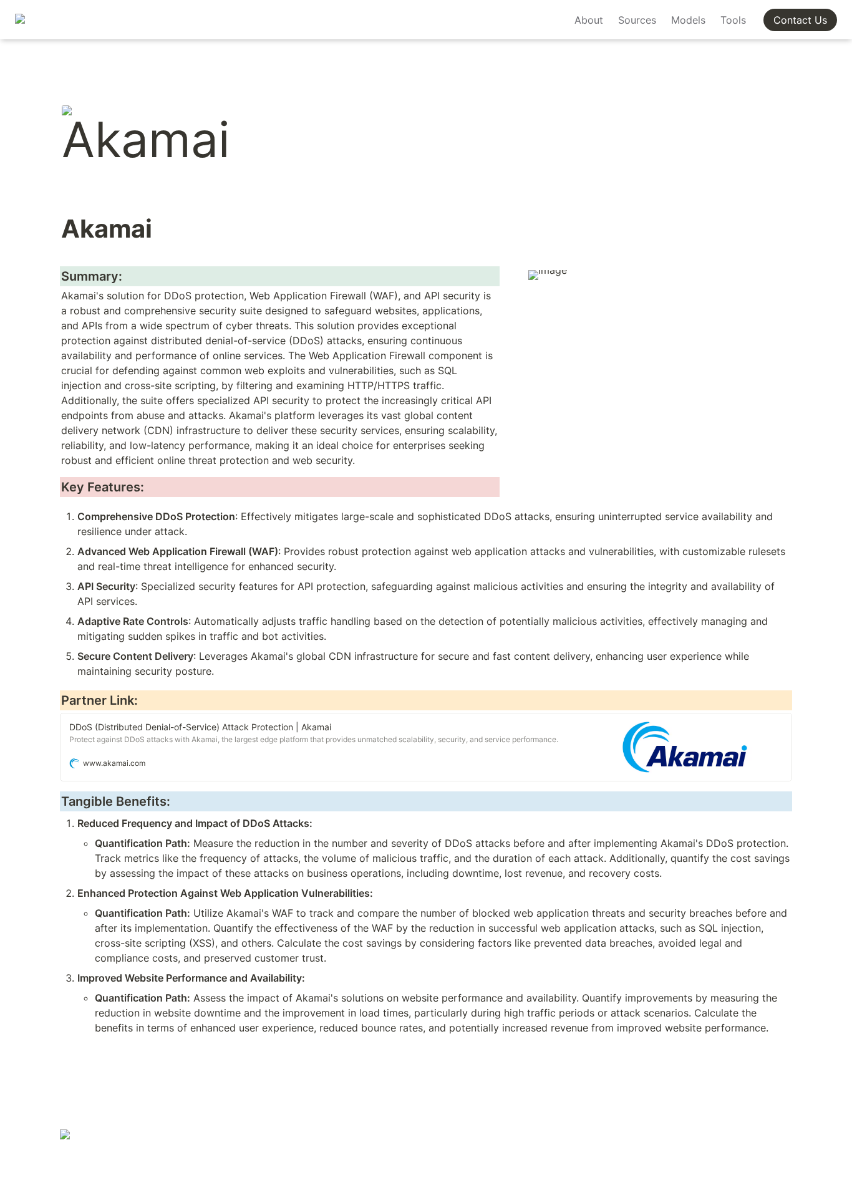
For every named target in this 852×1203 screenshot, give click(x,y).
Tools (733, 20)
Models (688, 20)
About (588, 20)
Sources (637, 20)
